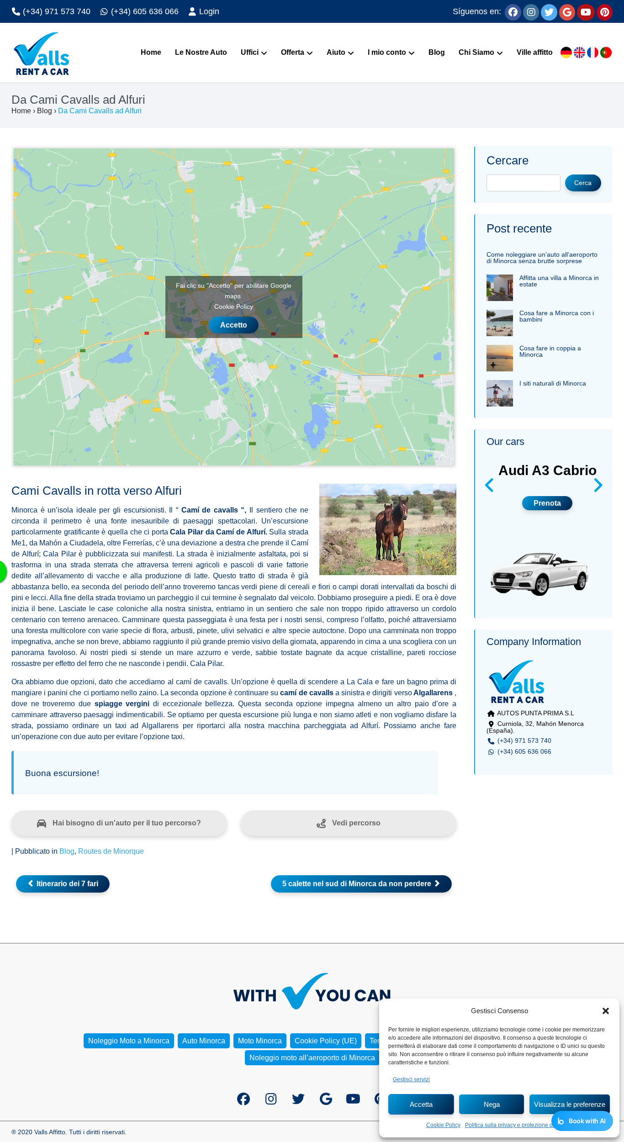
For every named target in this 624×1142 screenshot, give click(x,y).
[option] (544, 530)
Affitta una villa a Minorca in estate (559, 280)
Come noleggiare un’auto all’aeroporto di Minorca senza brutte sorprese (542, 257)
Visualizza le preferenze (569, 1104)
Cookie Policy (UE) (326, 1041)
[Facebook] (513, 11)
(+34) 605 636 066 (144, 11)
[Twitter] (549, 11)
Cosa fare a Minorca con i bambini (556, 316)
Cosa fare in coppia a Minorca (550, 351)
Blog (436, 52)
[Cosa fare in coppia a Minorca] (500, 354)
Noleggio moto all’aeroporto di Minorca (312, 1058)
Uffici (250, 52)
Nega (492, 1104)
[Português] (606, 52)
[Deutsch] (566, 52)
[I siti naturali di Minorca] (500, 390)
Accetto (233, 325)
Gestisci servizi (411, 1079)
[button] (605, 1010)
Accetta (421, 1104)
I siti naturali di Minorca (552, 383)
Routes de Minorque (111, 851)
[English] (579, 52)
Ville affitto (535, 52)
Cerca (583, 182)
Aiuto (336, 52)
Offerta (292, 52)
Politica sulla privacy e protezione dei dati (516, 1125)
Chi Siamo (476, 52)
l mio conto (387, 52)
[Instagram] (531, 11)
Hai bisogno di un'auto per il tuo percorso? (126, 823)
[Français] (592, 52)
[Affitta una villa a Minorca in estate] (500, 284)
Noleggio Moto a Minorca (128, 1041)
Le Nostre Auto (201, 52)
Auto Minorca (203, 1041)
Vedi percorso (355, 823)
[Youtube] (586, 11)
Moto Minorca (260, 1041)
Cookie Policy (443, 1125)
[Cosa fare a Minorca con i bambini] (500, 319)
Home (151, 52)
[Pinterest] (605, 11)
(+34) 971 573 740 (55, 11)
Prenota (547, 503)
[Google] (567, 11)
